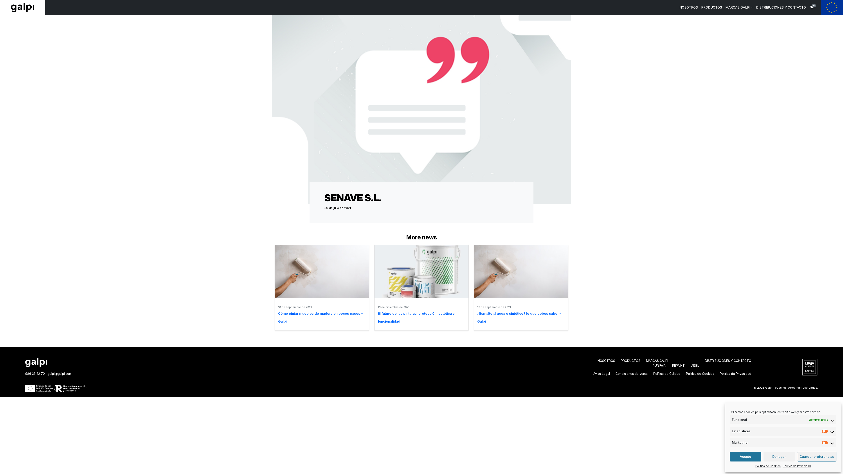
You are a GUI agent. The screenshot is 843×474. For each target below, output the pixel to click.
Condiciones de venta (632, 373)
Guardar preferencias (817, 456)
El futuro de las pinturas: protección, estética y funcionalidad (416, 317)
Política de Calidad (666, 373)
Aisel (695, 365)
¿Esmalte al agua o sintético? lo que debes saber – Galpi (519, 317)
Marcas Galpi (657, 361)
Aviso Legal (601, 373)
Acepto (745, 456)
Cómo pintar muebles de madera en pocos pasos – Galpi (320, 317)
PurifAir (659, 365)
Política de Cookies (768, 466)
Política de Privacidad (797, 466)
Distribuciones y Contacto (728, 361)
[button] (811, 7)
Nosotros (606, 361)
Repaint (678, 365)
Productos (630, 361)
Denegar (779, 456)
